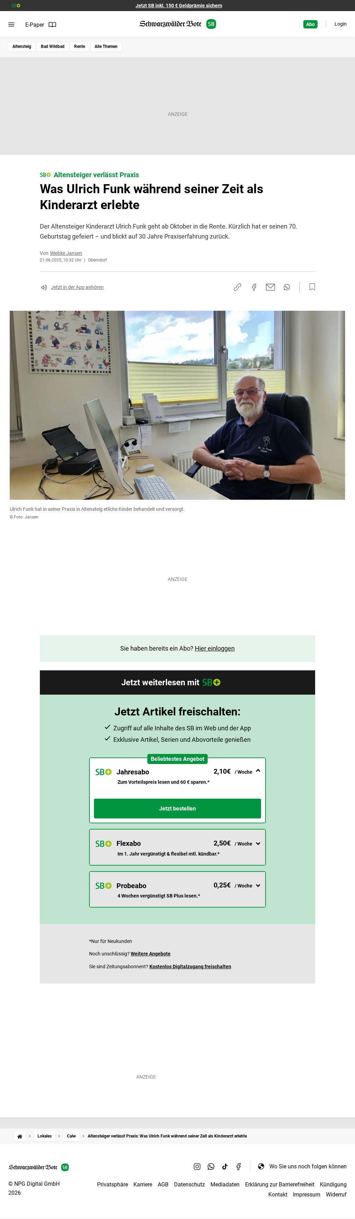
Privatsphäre (112, 1184)
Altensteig (21, 46)
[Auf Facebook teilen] (254, 287)
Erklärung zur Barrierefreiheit (279, 1184)
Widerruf (336, 1194)
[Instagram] (197, 1166)
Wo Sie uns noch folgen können (308, 1166)
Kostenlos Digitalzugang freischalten (190, 966)
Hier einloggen (215, 648)
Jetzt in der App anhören (77, 287)
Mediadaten (225, 1184)
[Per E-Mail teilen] (270, 287)
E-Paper (34, 25)
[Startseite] (20, 1136)
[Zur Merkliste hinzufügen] (310, 287)
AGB (163, 1184)
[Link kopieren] (237, 287)
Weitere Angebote (151, 953)
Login (341, 24)
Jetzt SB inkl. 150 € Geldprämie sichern (179, 5)
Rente (79, 46)
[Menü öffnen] (11, 25)
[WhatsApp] (211, 1166)
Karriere (142, 1184)
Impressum (306, 1194)
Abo (310, 24)
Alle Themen (106, 46)
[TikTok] (225, 1166)
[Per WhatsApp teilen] (287, 287)
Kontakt (277, 1194)
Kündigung (333, 1184)
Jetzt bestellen (177, 808)
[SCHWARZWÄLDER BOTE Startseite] (177, 24)
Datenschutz (189, 1184)
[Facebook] (238, 1166)
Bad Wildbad (52, 46)
